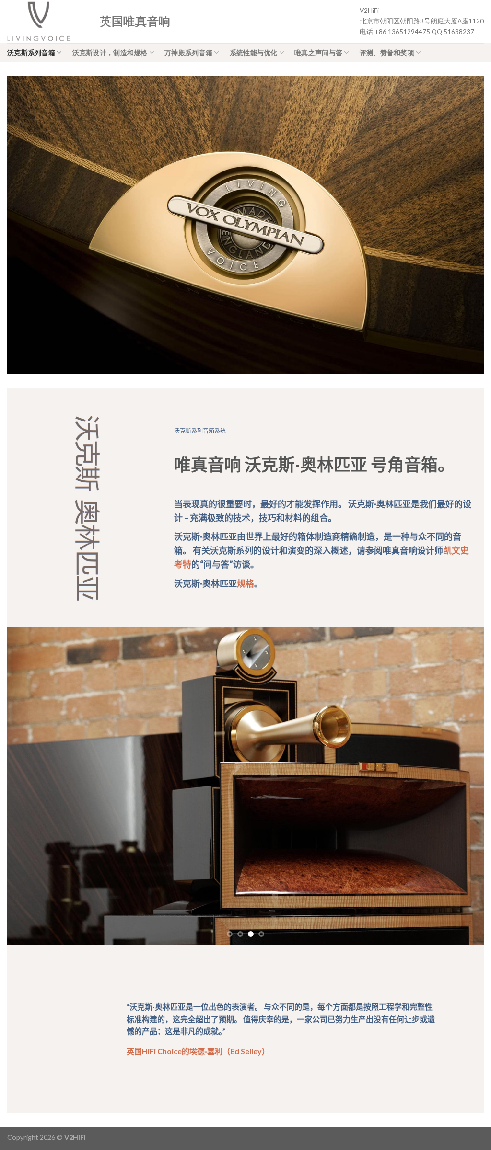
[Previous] (28, 786)
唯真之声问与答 (318, 52)
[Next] (462, 786)
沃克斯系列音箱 (31, 52)
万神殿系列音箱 (188, 52)
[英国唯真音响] (46, 21)
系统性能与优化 (254, 52)
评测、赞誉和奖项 (387, 52)
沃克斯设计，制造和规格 (110, 52)
